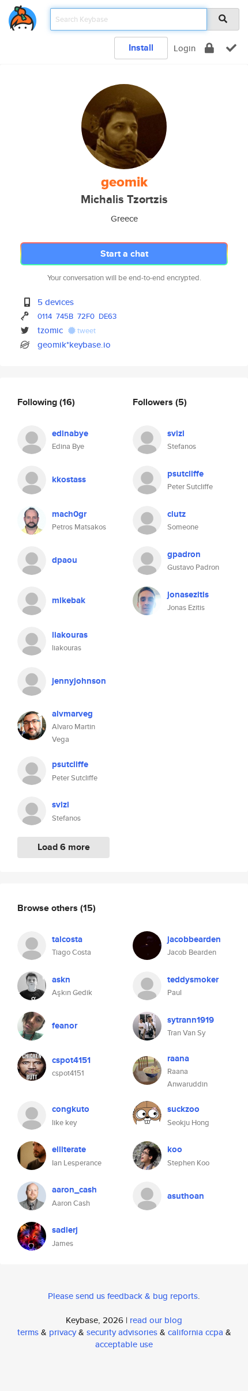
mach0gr (69, 514)
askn (61, 979)
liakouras (70, 634)
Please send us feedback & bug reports (123, 1296)
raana (178, 1058)
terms (28, 1332)
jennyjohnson (79, 680)
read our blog (156, 1320)
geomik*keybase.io (74, 344)
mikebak (68, 600)
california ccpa (195, 1332)
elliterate (69, 1149)
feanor (64, 1025)
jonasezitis (188, 594)
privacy (62, 1332)
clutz (176, 514)
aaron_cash (74, 1189)
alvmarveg (72, 713)
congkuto (70, 1109)
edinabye (70, 433)
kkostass (69, 479)
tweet (86, 330)
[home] (22, 15)
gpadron (184, 554)
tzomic (50, 330)
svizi (60, 804)
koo (174, 1149)
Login (185, 48)
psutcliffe (70, 764)
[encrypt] (209, 48)
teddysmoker (193, 979)
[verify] (231, 48)
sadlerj (65, 1230)
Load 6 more (63, 846)
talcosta (67, 939)
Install (141, 47)
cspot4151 (71, 1060)
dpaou (64, 560)
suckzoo (183, 1109)
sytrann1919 (190, 1019)
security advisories (122, 1332)
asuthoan (185, 1196)
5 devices (55, 302)
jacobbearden (194, 939)
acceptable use (124, 1344)
